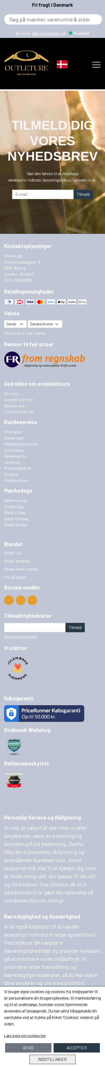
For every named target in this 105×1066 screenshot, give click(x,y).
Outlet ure (12, 552)
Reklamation (15, 456)
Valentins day (15, 500)
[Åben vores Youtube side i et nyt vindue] (9, 600)
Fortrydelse (14, 450)
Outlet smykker (17, 561)
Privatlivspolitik (17, 468)
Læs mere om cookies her (25, 1035)
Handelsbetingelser (21, 444)
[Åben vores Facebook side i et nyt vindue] (21, 600)
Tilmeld (83, 194)
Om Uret (11, 393)
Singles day (14, 506)
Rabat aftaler (15, 524)
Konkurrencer (16, 480)
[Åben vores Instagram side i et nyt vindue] (32, 600)
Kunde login (14, 438)
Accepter (76, 1047)
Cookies (11, 474)
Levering (11, 462)
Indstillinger (52, 1059)
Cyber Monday (16, 518)
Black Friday (15, 512)
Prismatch (13, 431)
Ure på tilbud (15, 577)
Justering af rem (19, 399)
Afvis (28, 1047)
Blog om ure (14, 405)
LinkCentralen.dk (18, 411)
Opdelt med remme (20, 569)
